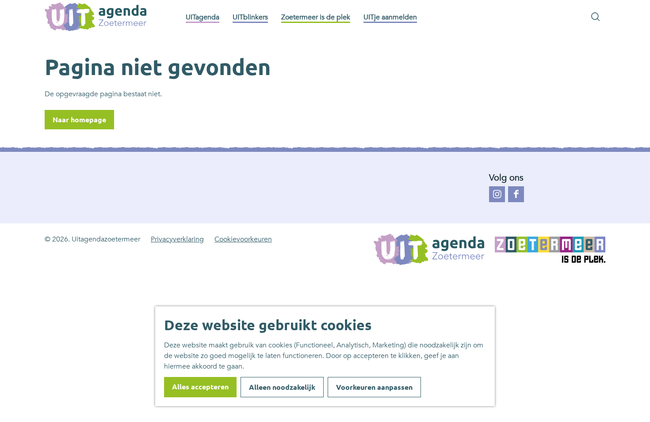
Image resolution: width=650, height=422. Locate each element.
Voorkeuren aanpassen (374, 387)
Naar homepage (79, 120)
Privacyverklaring (177, 239)
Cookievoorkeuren (243, 239)
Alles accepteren (200, 387)
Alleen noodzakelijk (282, 387)
